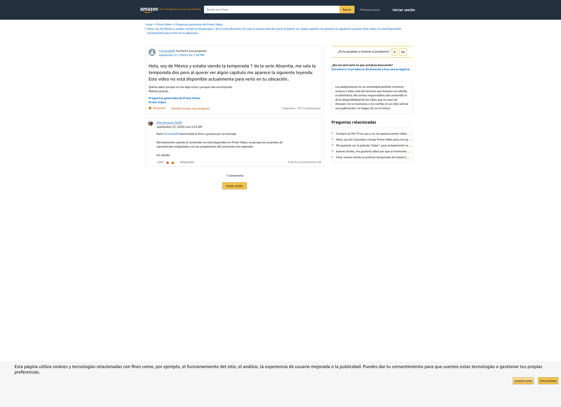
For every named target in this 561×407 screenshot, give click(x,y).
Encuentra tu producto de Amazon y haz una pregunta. (371, 69)
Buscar (347, 9)
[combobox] (279, 9)
